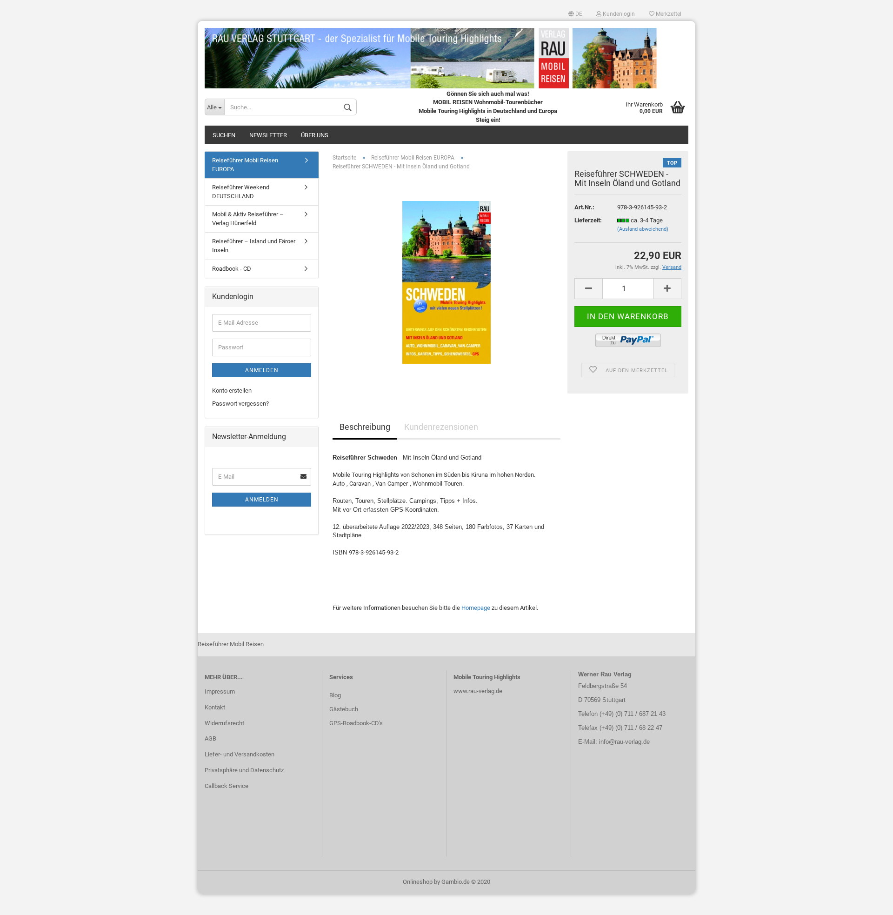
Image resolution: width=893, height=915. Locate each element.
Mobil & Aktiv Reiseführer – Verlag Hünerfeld (248, 219)
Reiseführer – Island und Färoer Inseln (253, 246)
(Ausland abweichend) (642, 229)
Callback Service (226, 785)
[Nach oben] (867, 901)
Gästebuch (343, 709)
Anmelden (262, 370)
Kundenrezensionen (441, 427)
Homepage (475, 607)
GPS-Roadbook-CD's (356, 723)
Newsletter (268, 135)
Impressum (220, 691)
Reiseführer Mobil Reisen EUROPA (245, 165)
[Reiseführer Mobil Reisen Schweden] (446, 282)
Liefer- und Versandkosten (239, 754)
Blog (335, 695)
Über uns (314, 135)
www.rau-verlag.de (477, 691)
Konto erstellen (232, 390)
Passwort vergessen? (240, 403)
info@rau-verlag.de (623, 741)
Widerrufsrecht (224, 723)
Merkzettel (667, 14)
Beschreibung (365, 427)
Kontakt (215, 707)
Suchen (224, 135)
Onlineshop (418, 881)
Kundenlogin (618, 14)
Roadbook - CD (231, 268)
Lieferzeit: (588, 220)
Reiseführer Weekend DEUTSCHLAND (240, 192)
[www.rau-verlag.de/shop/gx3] (446, 54)
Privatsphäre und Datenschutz (244, 770)
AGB (210, 738)
